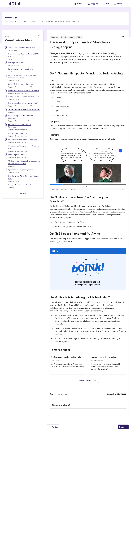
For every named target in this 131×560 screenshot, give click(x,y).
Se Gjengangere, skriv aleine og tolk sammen (24, 109)
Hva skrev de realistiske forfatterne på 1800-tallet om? (24, 55)
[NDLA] (14, 3)
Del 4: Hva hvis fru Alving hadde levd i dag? (80, 297)
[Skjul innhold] (38, 34)
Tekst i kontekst (10, 21)
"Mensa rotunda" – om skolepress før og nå (24, 97)
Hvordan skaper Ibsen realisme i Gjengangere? (19, 125)
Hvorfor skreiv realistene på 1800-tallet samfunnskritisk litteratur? (22, 76)
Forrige (55, 427)
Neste (121, 427)
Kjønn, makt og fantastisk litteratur (20, 185)
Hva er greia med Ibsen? (16, 63)
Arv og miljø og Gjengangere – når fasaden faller (23, 147)
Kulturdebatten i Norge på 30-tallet (20, 69)
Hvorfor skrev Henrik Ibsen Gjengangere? (23, 103)
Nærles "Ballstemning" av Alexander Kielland (23, 90)
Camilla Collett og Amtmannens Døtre (21, 48)
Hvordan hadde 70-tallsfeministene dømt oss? (23, 177)
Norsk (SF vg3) (11, 17)
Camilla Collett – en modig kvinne (20, 84)
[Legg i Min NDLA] (123, 37)
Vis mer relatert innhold (88, 380)
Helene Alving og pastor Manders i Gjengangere (20, 117)
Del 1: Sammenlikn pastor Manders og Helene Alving (86, 73)
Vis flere (23, 194)
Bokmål (80, 4)
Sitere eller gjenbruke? (61, 405)
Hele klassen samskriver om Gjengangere (22, 140)
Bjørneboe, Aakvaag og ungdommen (21, 170)
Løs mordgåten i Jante (16, 155)
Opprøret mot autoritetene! (30, 21)
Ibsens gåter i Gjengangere (17, 133)
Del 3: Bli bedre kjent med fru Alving (75, 233)
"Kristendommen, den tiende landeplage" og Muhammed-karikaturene (24, 162)
